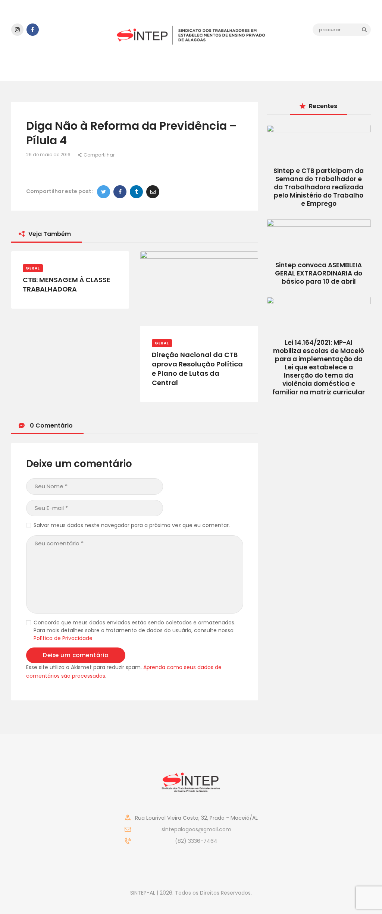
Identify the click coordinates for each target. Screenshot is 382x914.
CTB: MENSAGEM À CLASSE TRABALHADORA (66, 284)
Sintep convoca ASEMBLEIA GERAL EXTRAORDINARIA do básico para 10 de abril (318, 273)
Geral (33, 268)
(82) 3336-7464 (196, 841)
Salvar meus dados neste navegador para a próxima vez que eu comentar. (132, 525)
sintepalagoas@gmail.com (196, 829)
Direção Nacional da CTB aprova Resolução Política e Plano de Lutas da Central (197, 368)
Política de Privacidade (63, 638)
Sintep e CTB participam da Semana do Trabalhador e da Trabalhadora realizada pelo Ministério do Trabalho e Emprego (318, 187)
